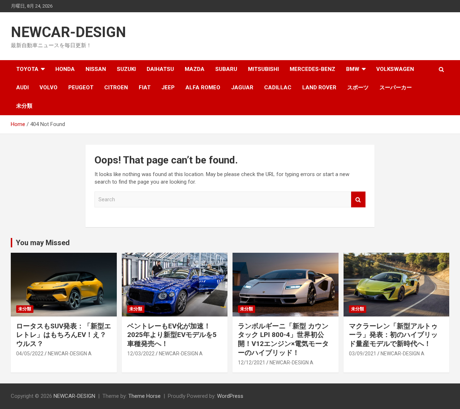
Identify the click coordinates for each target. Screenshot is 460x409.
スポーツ (358, 87)
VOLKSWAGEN (395, 69)
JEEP (168, 87)
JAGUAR (242, 87)
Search (358, 200)
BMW (352, 69)
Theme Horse (144, 396)
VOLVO (49, 87)
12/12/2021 (251, 362)
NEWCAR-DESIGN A (70, 353)
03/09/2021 (362, 353)
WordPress (230, 396)
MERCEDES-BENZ (312, 69)
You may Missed (43, 242)
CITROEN (116, 87)
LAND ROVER (319, 87)
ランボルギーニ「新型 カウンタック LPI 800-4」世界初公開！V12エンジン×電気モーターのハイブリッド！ (283, 339)
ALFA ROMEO (202, 87)
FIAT (145, 87)
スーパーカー (396, 87)
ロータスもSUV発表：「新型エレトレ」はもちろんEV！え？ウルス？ (63, 335)
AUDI (22, 87)
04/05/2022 (29, 353)
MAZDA (194, 69)
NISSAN (96, 69)
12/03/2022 (141, 353)
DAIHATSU (160, 69)
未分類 (24, 106)
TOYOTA (27, 69)
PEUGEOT (80, 87)
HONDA (65, 69)
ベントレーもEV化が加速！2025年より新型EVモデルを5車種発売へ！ (172, 335)
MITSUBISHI (263, 69)
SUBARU (226, 69)
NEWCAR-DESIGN (68, 32)
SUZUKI (126, 69)
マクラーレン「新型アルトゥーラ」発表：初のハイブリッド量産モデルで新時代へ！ (393, 335)
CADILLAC (277, 87)
